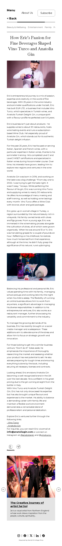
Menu (11, 10)
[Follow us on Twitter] (31, 535)
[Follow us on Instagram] (18, 535)
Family (48, 27)
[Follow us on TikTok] (43, 535)
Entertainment (35, 27)
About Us (27, 12)
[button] (3, 489)
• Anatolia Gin (14, 425)
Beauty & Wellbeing (16, 27)
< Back (12, 18)
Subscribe (46, 13)
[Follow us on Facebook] (25, 535)
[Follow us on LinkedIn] (37, 535)
